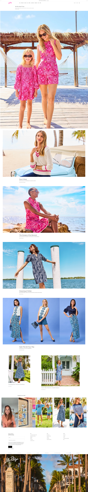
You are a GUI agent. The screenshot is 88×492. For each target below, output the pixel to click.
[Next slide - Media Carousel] (87, 411)
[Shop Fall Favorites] (60, 370)
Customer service (32, 440)
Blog (63, 439)
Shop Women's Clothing (22, 182)
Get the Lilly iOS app (49, 439)
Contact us (31, 439)
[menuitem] (74, 2)
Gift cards (48, 438)
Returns (31, 438)
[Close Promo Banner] (1, 0)
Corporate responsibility (66, 438)
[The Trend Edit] (19, 369)
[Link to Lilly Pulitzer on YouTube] (11, 448)
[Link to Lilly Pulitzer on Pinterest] (12, 448)
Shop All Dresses (21, 238)
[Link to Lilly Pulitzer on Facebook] (9, 448)
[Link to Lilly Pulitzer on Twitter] (10, 448)
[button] (87, 0)
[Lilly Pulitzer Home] (10, 2)
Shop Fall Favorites (43, 389)
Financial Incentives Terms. (18, 444)
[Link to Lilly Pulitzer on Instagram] (8, 448)
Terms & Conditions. (19, 442)
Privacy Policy (15, 442)
